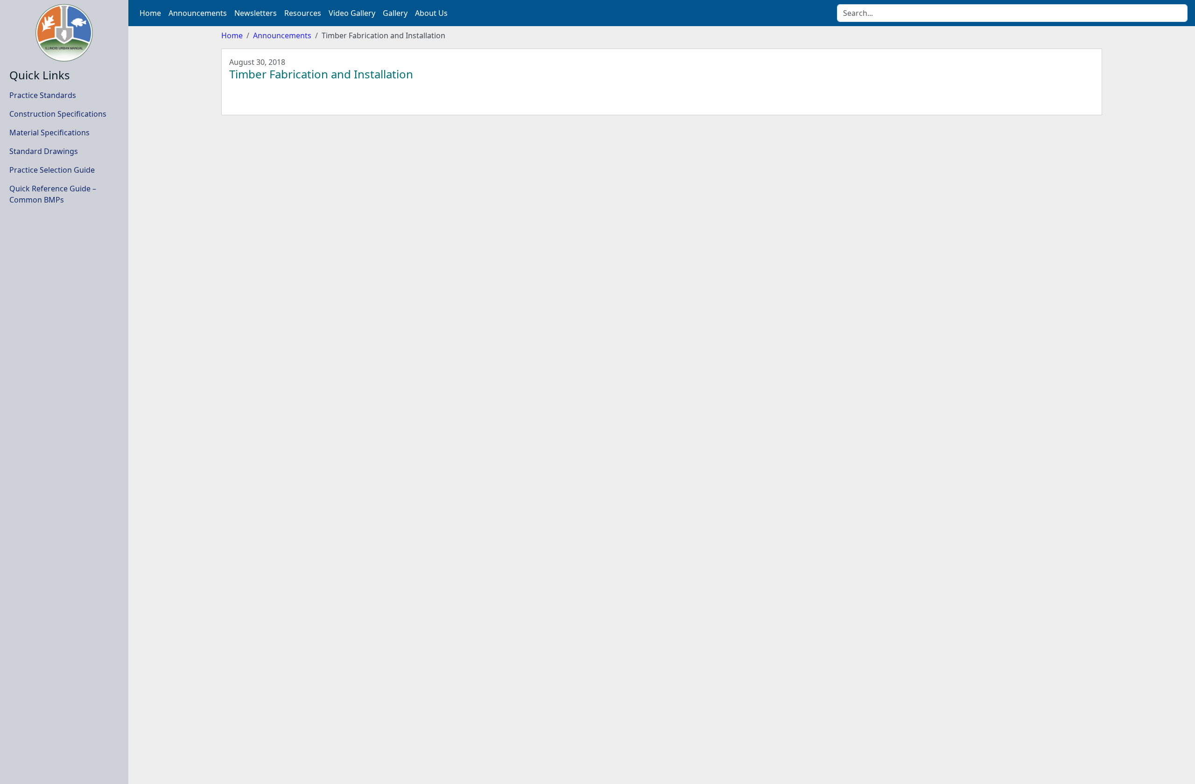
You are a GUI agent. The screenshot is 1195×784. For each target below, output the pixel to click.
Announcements (282, 35)
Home (232, 35)
